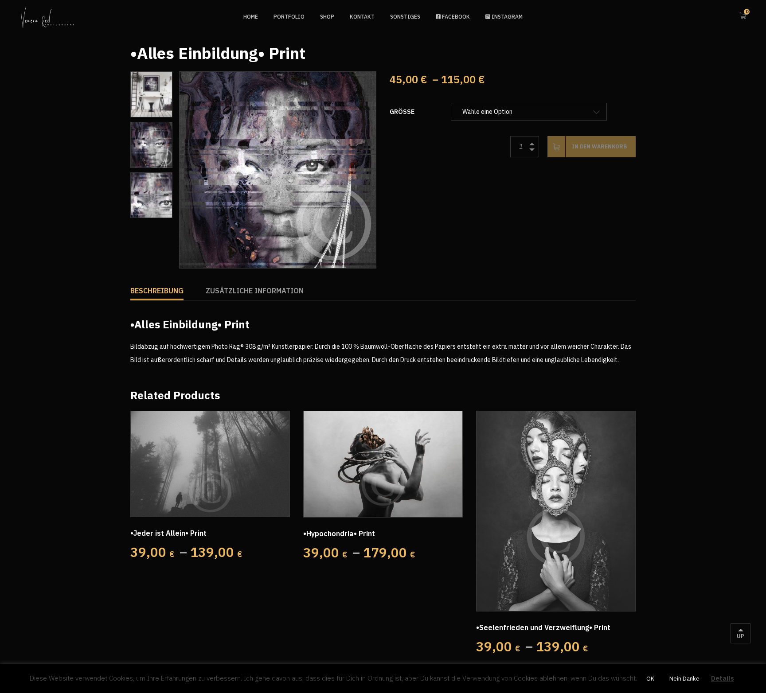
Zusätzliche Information (255, 290)
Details (722, 678)
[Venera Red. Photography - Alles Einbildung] (151, 94)
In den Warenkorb (599, 146)
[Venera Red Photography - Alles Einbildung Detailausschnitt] (151, 195)
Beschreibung (157, 290)
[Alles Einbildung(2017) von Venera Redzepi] (277, 170)
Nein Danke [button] (684, 678)
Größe (402, 112)
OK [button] (650, 678)
